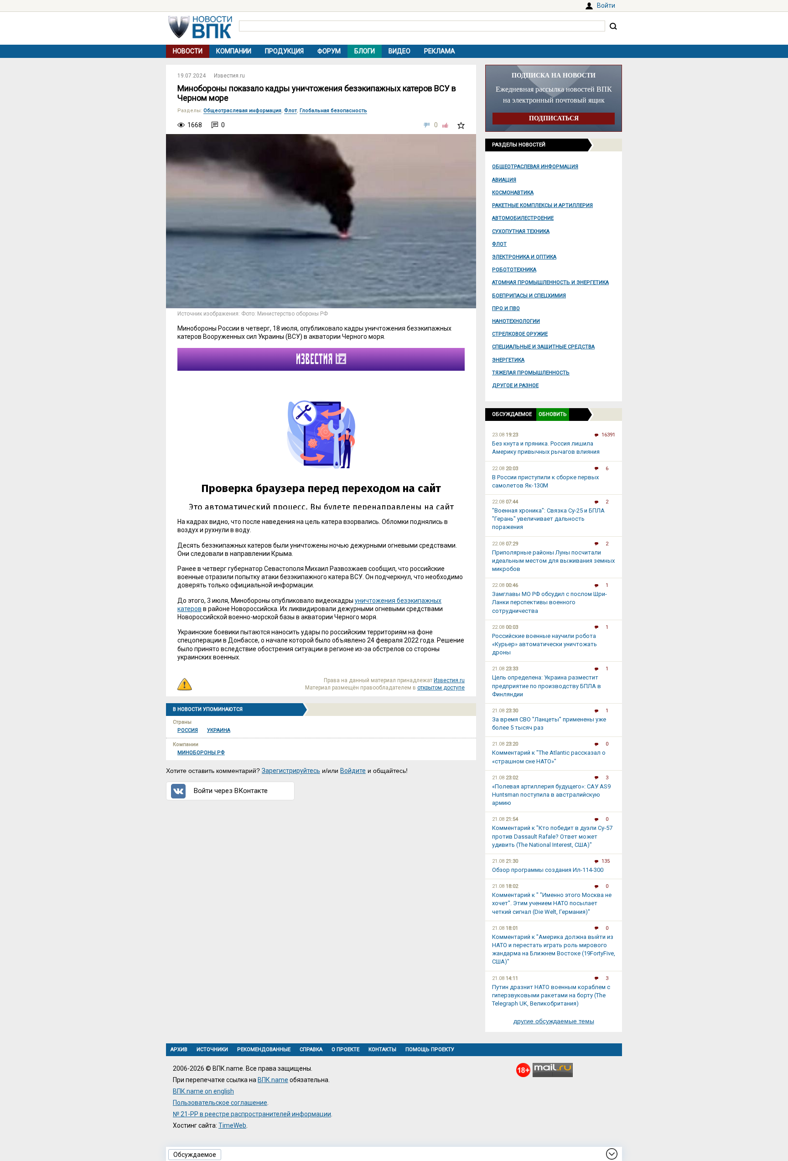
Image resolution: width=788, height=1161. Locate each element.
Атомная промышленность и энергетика (550, 282)
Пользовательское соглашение (220, 1102)
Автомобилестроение (523, 218)
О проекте (345, 1049)
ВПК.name (273, 1079)
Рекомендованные (263, 1049)
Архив (179, 1049)
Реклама (439, 51)
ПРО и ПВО (506, 308)
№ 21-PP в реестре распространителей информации (252, 1114)
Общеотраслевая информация (535, 167)
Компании (233, 51)
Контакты (382, 1049)
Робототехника (514, 270)
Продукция (284, 51)
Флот (499, 244)
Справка (311, 1049)
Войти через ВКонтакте (231, 791)
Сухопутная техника (521, 231)
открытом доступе (441, 687)
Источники (212, 1049)
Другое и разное (515, 386)
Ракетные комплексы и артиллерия (542, 205)
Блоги (364, 51)
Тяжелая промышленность (531, 373)
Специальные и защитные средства (543, 347)
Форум (329, 51)
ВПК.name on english (203, 1091)
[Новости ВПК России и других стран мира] (200, 36)
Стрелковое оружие (520, 334)
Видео (399, 51)
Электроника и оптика (524, 257)
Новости (187, 51)
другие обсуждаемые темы (553, 1021)
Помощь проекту (429, 1049)
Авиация (504, 180)
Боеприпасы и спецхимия (529, 296)
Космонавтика (513, 193)
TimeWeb (232, 1125)
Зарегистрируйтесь (291, 770)
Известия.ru (229, 76)
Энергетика (508, 360)
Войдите (353, 770)
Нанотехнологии (516, 321)
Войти (606, 5)
